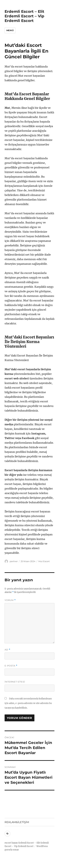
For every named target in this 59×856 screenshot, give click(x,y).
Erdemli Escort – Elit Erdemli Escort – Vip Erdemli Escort (24, 16)
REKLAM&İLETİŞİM (17, 822)
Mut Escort (44, 561)
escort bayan (11, 842)
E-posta (11, 665)
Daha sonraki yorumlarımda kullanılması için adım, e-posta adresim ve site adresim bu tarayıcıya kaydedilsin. (28, 703)
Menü (10, 30)
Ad (7, 649)
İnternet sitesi (15, 681)
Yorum (10, 600)
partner (14, 561)
